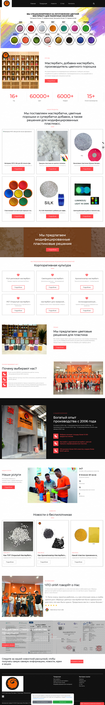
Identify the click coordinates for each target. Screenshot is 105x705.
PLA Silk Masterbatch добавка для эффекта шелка (52, 211)
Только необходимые (42, 702)
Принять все (62, 702)
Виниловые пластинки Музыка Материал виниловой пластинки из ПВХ (86, 164)
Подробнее (51, 81)
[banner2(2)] (52, 27)
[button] (49, 46)
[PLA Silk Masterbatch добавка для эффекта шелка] (52, 193)
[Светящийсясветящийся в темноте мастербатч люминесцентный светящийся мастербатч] (87, 193)
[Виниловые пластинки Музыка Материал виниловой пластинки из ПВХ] (87, 146)
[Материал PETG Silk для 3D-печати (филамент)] (18, 146)
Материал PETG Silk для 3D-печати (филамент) (18, 164)
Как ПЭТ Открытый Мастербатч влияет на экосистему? (17, 556)
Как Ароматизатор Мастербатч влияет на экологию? (51, 556)
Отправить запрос (8, 645)
